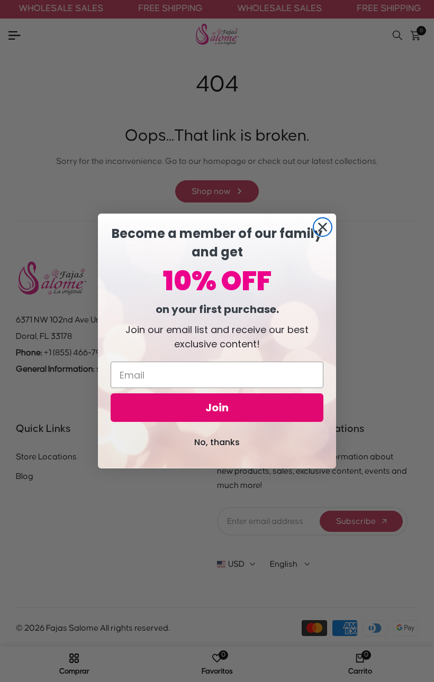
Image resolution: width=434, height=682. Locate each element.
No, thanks (217, 442)
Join (217, 407)
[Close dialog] (322, 227)
